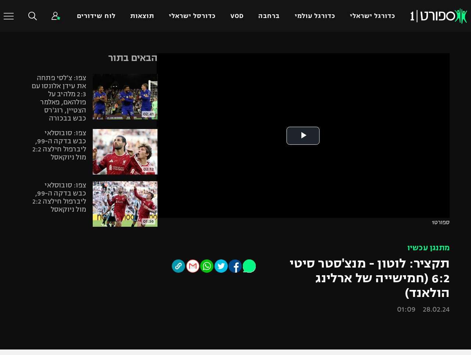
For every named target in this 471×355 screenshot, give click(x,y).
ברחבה (269, 15)
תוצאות (142, 15)
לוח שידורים (96, 15)
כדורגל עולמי (315, 15)
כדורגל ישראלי (372, 15)
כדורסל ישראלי (192, 15)
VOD (237, 15)
